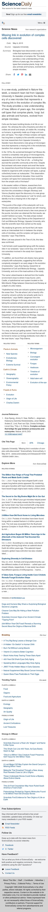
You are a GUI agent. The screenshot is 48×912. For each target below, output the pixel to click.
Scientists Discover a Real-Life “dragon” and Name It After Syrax (24, 744)
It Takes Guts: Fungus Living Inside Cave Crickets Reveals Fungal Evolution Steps (24, 576)
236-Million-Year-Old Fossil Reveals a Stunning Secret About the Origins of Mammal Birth (21, 625)
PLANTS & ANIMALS (8, 685)
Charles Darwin (12, 402)
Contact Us (9, 873)
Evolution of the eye (38, 382)
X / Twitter (9, 849)
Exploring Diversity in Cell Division (17, 558)
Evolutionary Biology (11, 359)
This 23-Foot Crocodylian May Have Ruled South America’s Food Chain (23, 786)
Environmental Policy (12, 383)
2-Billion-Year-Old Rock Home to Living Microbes (23, 515)
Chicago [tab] (40, 443)
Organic (6, 692)
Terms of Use (38, 883)
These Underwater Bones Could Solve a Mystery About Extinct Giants (23, 777)
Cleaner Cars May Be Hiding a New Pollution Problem (20, 612)
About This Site (9, 880)
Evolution (10, 394)
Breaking (6, 634)
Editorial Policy (24, 883)
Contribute (28, 880)
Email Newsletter (12, 823)
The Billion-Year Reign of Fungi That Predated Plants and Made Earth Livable (22, 476)
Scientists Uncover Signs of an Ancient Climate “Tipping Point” (21, 618)
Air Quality (7, 711)
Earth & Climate (10, 369)
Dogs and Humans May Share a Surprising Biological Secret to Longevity (24, 605)
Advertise (39, 880)
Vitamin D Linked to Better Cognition (18, 651)
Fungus (33, 363)
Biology (33, 352)
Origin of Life (11, 398)
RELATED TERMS (33, 343)
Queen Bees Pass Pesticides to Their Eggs (21, 674)
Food (5, 689)
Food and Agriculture (12, 696)
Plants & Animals (10, 349)
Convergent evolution (35, 358)
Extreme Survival (13, 364)
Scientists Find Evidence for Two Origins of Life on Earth (24, 798)
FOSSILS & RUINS (8, 715)
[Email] (30, 74)
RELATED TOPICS (9, 343)
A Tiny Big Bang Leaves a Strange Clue (19, 640)
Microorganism (36, 348)
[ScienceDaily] (17, 4)
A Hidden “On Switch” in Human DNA (18, 644)
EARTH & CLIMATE (8, 700)
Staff (20, 880)
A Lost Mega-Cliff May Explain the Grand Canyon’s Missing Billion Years (24, 765)
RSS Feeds (10, 827)
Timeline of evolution (34, 373)
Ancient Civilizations (11, 723)
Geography (10, 374)
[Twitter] (18, 74)
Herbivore (34, 367)
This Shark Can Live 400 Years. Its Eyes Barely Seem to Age (23, 749)
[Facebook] (14, 74)
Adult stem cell (36, 378)
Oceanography (12, 378)
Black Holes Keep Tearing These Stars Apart (21, 655)
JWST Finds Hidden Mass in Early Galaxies (21, 666)
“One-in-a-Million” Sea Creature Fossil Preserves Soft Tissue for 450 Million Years (23, 755)
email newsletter (34, 14)
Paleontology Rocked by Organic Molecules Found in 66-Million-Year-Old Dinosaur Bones (24, 792)
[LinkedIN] (26, 74)
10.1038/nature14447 (13, 434)
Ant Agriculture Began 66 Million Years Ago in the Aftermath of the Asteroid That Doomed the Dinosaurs (23, 537)
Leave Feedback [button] (12, 869)
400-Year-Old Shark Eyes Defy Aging (18, 659)
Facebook (9, 845)
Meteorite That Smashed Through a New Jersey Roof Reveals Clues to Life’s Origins (23, 771)
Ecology (6, 704)
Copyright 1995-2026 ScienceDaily (19, 887)
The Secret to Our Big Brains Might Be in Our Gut (23, 496)
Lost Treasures (9, 727)
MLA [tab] (24, 443)
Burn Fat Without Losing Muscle (16, 648)
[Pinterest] (22, 74)
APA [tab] (31, 443)
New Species (11, 353)
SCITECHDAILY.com (18, 598)
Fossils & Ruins (10, 390)
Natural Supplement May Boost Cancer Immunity (23, 670)
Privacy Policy (10, 883)
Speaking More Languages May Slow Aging (21, 663)
